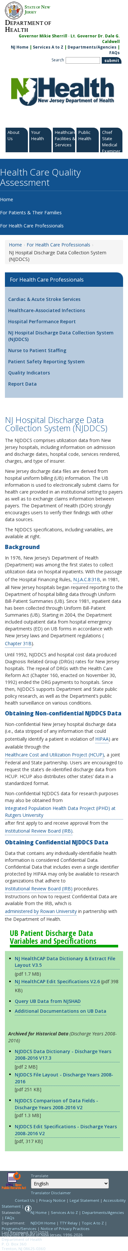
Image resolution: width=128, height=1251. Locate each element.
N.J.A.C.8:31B (86, 579)
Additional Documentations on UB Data (60, 1011)
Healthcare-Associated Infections (46, 310)
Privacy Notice (52, 1200)
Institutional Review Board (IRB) (39, 831)
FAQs (114, 52)
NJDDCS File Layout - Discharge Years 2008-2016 (64, 1078)
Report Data (22, 384)
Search (58, 60)
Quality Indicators (29, 373)
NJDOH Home (43, 1222)
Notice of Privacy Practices (65, 1228)
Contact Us (25, 1200)
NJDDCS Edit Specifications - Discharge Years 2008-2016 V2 (66, 1129)
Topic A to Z (93, 1222)
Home (15, 245)
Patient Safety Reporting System (46, 361)
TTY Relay (69, 1222)
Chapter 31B (18, 643)
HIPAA (102, 739)
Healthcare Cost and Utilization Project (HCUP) (54, 755)
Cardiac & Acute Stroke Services (44, 299)
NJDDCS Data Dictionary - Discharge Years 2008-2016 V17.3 (63, 1054)
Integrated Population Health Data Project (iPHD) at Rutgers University (60, 811)
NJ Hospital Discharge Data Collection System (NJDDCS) (61, 335)
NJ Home (20, 47)
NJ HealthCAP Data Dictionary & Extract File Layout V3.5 (65, 961)
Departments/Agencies (92, 47)
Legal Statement (84, 1200)
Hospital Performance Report (42, 321)
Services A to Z (48, 47)
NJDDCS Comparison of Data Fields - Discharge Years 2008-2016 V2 (56, 1104)
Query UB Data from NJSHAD (48, 1001)
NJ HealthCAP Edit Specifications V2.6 (57, 981)
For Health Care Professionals (58, 245)
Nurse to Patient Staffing (37, 350)
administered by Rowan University (41, 911)
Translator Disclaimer (51, 1192)
